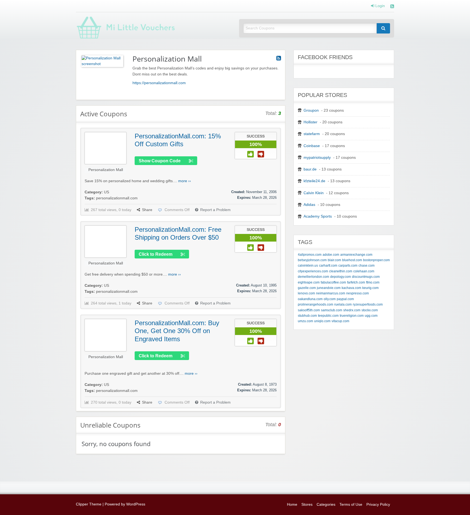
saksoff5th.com (309, 310)
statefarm (312, 134)
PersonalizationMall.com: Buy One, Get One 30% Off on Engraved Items (177, 331)
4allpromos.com (309, 255)
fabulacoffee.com (333, 282)
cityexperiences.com (313, 271)
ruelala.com (343, 304)
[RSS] (392, 7)
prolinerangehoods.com (315, 304)
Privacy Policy (378, 504)
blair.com (334, 260)
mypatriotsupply (317, 158)
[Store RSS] (278, 58)
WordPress (135, 504)
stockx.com (369, 310)
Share (147, 210)
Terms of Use (350, 504)
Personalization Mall (105, 170)
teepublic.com (328, 316)
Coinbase (312, 146)
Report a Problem (215, 210)
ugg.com (371, 316)
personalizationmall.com (117, 198)
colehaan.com (363, 271)
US (106, 192)
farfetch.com (356, 282)
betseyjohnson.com (312, 260)
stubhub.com (307, 316)
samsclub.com (331, 310)
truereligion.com (352, 316)
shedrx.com (351, 310)
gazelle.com (307, 288)
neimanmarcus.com (330, 293)
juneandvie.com (329, 288)
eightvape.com (309, 282)
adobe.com (331, 255)
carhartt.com (328, 265)
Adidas (309, 205)
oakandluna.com (310, 299)
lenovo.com (306, 293)
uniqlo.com (322, 321)
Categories (326, 504)
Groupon (311, 110)
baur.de (310, 169)
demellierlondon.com (313, 277)
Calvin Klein (314, 193)
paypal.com (345, 299)
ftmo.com (372, 282)
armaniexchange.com (356, 255)
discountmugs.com (366, 277)
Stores (307, 504)
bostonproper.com (376, 260)
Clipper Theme (88, 504)
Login (379, 6)
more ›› (184, 181)
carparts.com (347, 265)
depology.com (340, 277)
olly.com (330, 299)
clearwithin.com (340, 271)
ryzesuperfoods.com (368, 304)
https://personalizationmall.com (159, 83)
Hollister (310, 122)
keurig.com (370, 288)
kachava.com (351, 288)
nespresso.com (357, 293)
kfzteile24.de (314, 181)
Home (292, 504)
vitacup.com (340, 321)
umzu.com (305, 321)
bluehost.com (352, 260)
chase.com (366, 265)
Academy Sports (318, 216)
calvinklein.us (308, 265)
